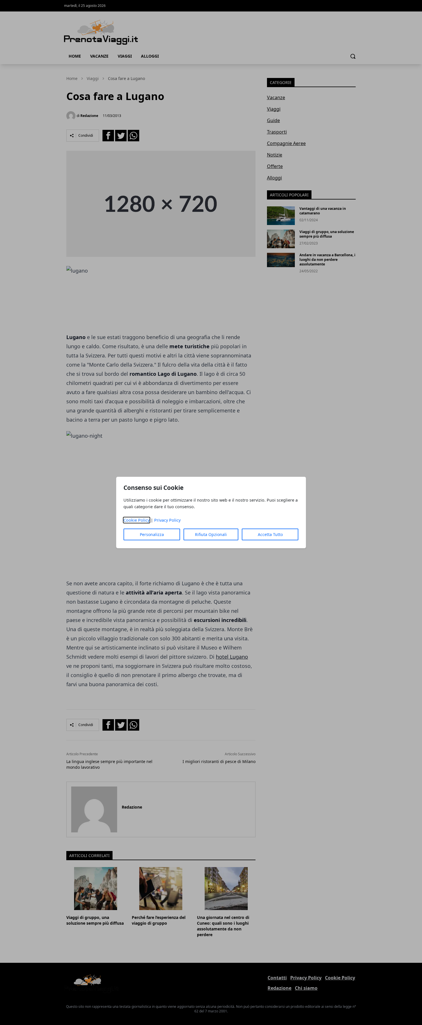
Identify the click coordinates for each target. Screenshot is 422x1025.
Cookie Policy (136, 520)
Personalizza (152, 534)
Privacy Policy (167, 520)
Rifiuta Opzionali (211, 534)
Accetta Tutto (270, 534)
